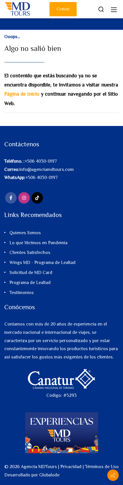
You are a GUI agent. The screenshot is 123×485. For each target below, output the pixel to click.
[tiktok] (37, 198)
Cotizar (63, 9)
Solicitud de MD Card (30, 272)
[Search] (101, 9)
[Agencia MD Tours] (17, 8)
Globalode (49, 475)
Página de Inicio (21, 94)
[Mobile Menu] (114, 9)
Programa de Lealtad (30, 282)
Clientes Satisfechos (29, 252)
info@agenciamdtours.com (46, 169)
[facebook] (11, 198)
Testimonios (21, 292)
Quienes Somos (25, 232)
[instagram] (24, 198)
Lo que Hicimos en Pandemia (38, 242)
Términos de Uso (102, 466)
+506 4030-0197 (41, 161)
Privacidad (71, 466)
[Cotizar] (113, 475)
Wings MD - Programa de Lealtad (42, 262)
